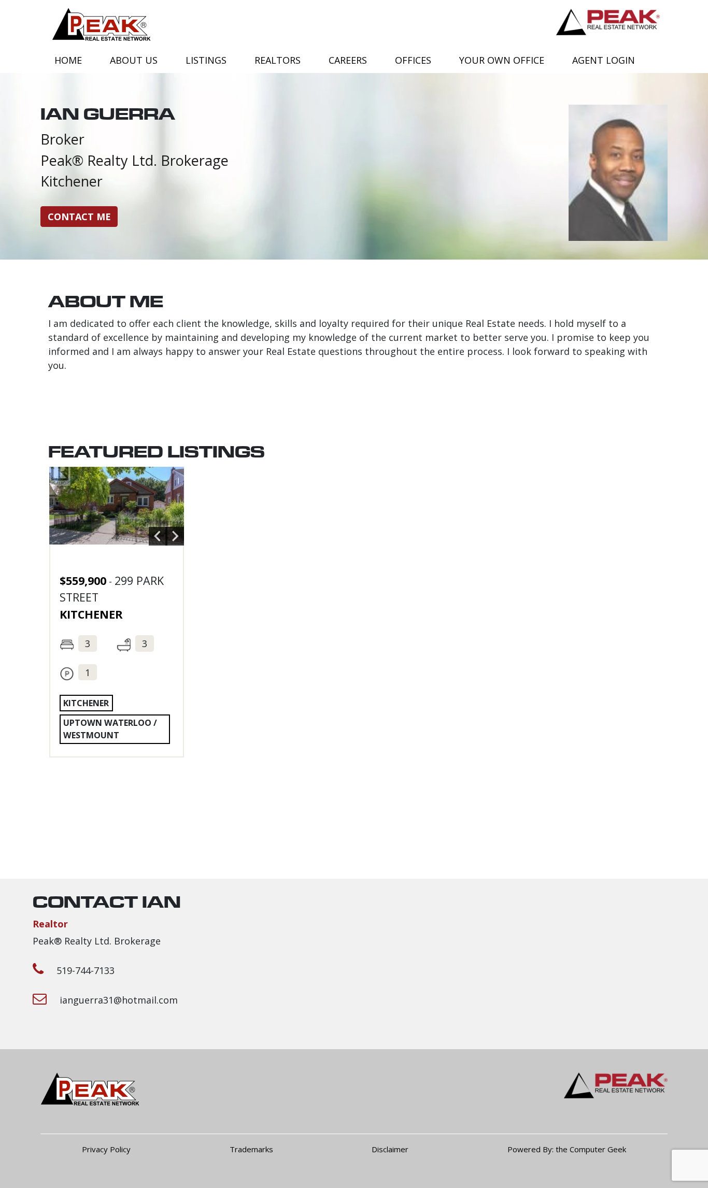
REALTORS (277, 60)
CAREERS (348, 60)
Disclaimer (390, 1149)
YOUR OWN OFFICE (501, 60)
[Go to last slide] (158, 536)
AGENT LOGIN (603, 60)
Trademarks (251, 1149)
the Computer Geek (591, 1149)
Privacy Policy (106, 1149)
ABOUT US (134, 60)
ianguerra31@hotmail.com (119, 1000)
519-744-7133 (85, 970)
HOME (68, 60)
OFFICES (413, 60)
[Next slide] (174, 536)
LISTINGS (206, 60)
